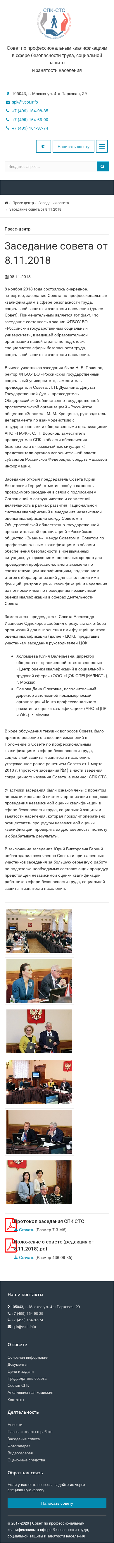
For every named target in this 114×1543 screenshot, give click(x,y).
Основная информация (28, 1357)
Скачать (26, 1229)
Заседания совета (54, 202)
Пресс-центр (23, 202)
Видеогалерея (20, 1453)
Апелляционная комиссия (30, 1392)
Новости (15, 1424)
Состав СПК (18, 1385)
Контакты (16, 1399)
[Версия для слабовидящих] (43, 146)
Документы (17, 1364)
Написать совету (73, 146)
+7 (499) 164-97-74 (30, 128)
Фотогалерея (19, 1446)
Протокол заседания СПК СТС (49, 1221)
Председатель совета (27, 1378)
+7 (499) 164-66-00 (30, 119)
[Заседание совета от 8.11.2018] (41, 931)
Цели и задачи (21, 1371)
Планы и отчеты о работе (30, 1431)
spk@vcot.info (25, 102)
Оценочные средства (26, 1460)
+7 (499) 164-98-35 (30, 110)
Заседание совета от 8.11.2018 (35, 209)
